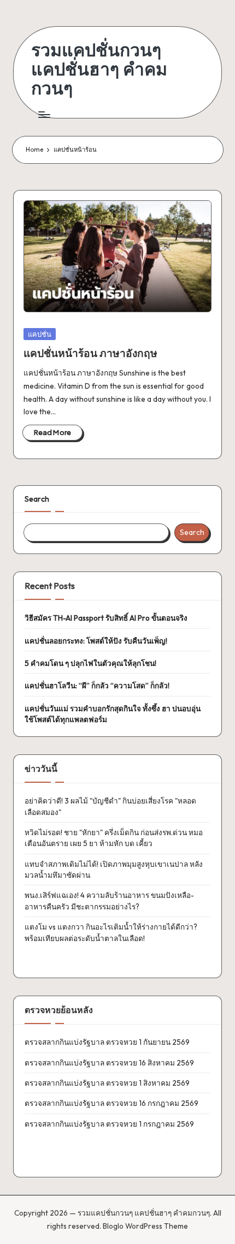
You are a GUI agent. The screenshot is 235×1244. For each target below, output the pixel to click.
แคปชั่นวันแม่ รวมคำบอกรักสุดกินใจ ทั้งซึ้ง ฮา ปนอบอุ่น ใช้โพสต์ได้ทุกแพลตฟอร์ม (113, 714)
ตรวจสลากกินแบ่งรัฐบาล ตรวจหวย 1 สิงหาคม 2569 (107, 1083)
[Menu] (43, 115)
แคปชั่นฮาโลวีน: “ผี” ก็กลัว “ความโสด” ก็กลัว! (97, 686)
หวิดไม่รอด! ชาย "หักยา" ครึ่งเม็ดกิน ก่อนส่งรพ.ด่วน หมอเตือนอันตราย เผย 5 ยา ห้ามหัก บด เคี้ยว (114, 838)
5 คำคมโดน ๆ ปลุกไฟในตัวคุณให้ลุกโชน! (90, 663)
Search (37, 499)
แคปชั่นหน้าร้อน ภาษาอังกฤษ (90, 353)
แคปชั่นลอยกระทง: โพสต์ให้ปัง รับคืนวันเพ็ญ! (96, 641)
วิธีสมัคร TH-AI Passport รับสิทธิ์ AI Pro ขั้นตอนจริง (106, 618)
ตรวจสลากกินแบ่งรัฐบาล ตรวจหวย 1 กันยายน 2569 (107, 1042)
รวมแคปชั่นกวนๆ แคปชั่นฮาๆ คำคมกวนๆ (99, 69)
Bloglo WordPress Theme (145, 1226)
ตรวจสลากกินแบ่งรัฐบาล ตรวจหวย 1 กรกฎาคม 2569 (109, 1124)
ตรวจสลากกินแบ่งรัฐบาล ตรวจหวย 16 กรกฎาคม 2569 (111, 1103)
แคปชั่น (39, 334)
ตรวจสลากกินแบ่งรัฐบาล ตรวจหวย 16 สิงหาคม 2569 (109, 1063)
